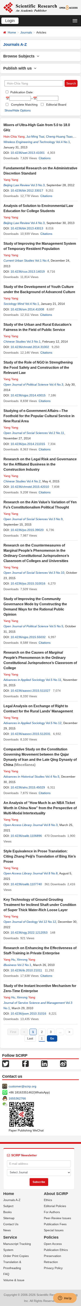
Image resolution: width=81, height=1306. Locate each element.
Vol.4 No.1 (63, 142)
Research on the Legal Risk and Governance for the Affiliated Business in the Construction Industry (40, 464)
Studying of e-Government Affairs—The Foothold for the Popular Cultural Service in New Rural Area (39, 416)
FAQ (6, 1274)
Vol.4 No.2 (34, 481)
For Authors (52, 1212)
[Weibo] (63, 1063)
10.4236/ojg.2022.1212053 (29, 932)
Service (10, 1237)
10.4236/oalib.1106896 (26, 835)
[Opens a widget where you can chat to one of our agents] (65, 1298)
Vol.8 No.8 (51, 873)
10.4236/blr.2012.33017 (27, 190)
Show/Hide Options (18, 110)
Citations (45, 158)
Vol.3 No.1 (34, 341)
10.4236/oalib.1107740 (26, 884)
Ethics (48, 1200)
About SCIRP (56, 1194)
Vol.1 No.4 (42, 260)
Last (30, 1038)
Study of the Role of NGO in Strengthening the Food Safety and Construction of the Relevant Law (38, 368)
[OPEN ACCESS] (68, 7)
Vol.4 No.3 (38, 223)
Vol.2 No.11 (56, 433)
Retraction (51, 1262)
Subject (8, 1206)
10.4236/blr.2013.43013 (27, 228)
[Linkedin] (44, 1063)
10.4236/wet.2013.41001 (28, 152)
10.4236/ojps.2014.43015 (28, 395)
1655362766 (17, 1098)
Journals (26, 32)
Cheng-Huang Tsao (59, 136)
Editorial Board (56, 104)
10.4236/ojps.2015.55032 (28, 637)
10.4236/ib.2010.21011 (26, 970)
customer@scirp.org (22, 1086)
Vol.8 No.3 (51, 825)
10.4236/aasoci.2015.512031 (31, 734)
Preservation (52, 1256)
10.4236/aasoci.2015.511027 (30, 690)
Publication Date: (21, 92)
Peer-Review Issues (57, 1218)
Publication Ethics (56, 1250)
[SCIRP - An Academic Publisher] (30, 7)
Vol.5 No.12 (54, 723)
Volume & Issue (13, 1280)
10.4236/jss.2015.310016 (28, 583)
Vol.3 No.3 (38, 185)
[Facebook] (25, 1063)
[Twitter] (5, 1063)
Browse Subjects (20, 56)
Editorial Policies (55, 1206)
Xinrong (26, 959)
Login (10, 21)
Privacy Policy (53, 1268)
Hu (9, 959)
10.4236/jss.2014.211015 (28, 444)
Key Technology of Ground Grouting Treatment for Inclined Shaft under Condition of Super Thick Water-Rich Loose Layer (39, 905)
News (7, 1230)
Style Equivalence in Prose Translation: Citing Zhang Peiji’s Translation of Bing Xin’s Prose (39, 856)
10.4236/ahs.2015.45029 (28, 787)
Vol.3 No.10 (56, 572)
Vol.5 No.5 (56, 626)
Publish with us (18, 68)
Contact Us (10, 1224)
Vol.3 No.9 (56, 519)
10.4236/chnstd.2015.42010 (30, 486)
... (60, 1032)
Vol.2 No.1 (24, 965)
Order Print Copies (16, 1256)
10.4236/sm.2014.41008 (27, 309)
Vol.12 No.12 (47, 921)
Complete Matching (24, 104)
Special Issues (54, 1230)
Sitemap (8, 1218)
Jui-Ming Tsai (35, 136)
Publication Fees (55, 1224)
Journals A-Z (12, 1200)
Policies (51, 1237)
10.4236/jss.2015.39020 (27, 530)
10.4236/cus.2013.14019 (28, 271)
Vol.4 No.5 (52, 776)
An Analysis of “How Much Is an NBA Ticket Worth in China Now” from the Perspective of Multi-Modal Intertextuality (40, 808)
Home (12, 32)
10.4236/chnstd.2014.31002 (30, 347)
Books (7, 1212)
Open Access (53, 1244)
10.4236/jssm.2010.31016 (28, 1013)
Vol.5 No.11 (53, 680)
